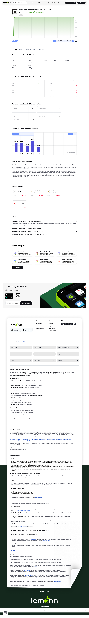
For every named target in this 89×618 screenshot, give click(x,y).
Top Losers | (26, 341)
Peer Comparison (30, 49)
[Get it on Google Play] (9, 297)
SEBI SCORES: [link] (27, 570)
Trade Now (82, 2)
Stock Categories (18, 246)
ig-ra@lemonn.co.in (46, 540)
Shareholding (41, 49)
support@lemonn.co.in (18, 451)
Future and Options (40, 328)
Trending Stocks (33, 341)
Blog (50, 325)
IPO (36, 330)
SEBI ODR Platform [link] (29, 575)
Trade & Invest (32, 2)
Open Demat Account (71, 2)
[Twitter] (62, 324)
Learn (44, 2)
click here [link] (38, 577)
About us (51, 323)
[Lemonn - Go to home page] (7, 2)
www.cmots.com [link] (57, 581)
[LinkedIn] (74, 324)
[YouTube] (71, 324)
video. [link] (39, 494)
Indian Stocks (39, 323)
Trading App (38, 333)
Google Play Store (26, 417)
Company (60, 2)
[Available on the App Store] (9, 294)
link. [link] (49, 530)
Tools (39, 2)
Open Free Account (26, 303)
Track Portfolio (52, 328)
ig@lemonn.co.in (38, 497)
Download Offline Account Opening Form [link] (24, 510)
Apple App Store (35, 417)
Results (21, 49)
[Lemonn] (16, 324)
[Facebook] (68, 324)
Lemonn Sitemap (52, 330)
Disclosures (51, 333)
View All (18, 267)
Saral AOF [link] (13, 550)
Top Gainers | (21, 341)
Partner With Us (51, 2)
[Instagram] (65, 324)
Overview (14, 49)
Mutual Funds (39, 325)
